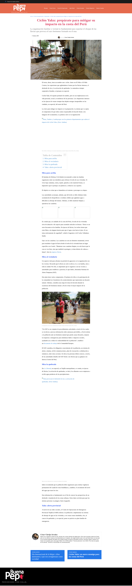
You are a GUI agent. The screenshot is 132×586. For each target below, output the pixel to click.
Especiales (46, 16)
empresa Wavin (56, 252)
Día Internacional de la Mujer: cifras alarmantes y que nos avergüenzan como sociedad (47, 556)
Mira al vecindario (51, 161)
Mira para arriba (50, 158)
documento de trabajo (50, 343)
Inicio (31, 16)
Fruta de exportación (38, 16)
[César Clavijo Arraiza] (59, 37)
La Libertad (47, 368)
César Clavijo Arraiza (69, 37)
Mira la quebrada (50, 164)
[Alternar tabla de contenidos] (64, 155)
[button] (11, 1)
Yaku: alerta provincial (53, 167)
